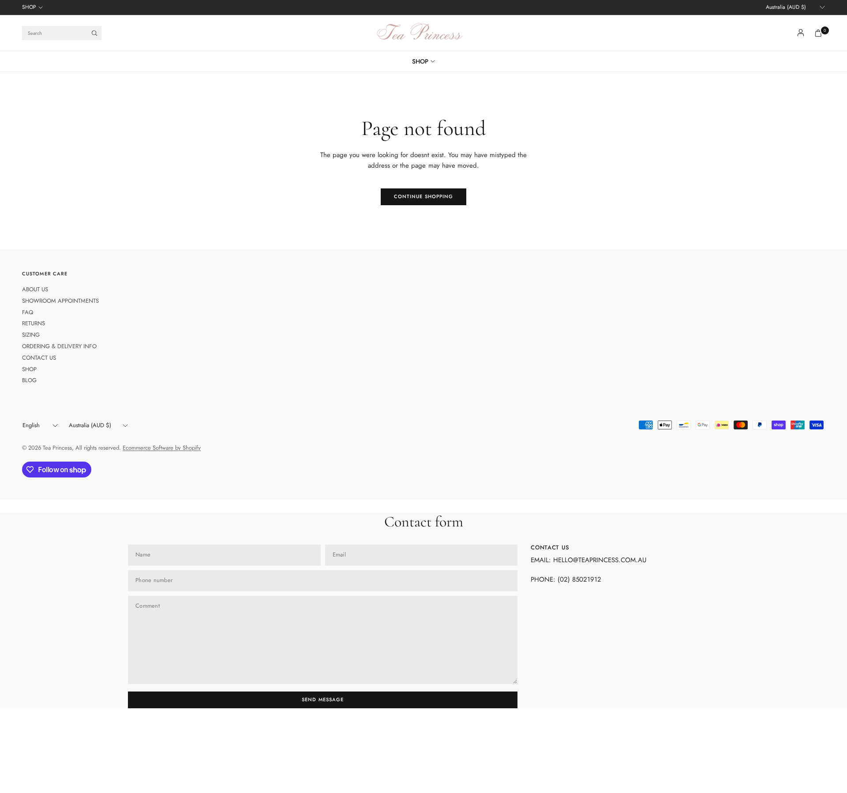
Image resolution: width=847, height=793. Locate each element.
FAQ (27, 312)
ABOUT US (35, 289)
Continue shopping (423, 196)
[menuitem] (32, 7)
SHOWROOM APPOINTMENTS (60, 301)
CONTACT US (39, 357)
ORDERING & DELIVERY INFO (59, 346)
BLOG (29, 380)
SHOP (29, 7)
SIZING (31, 335)
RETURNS (33, 323)
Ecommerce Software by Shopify (162, 447)
